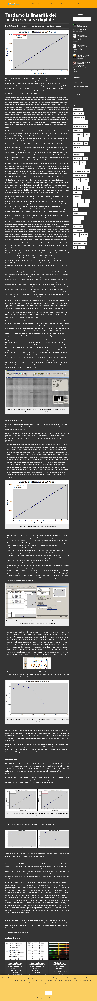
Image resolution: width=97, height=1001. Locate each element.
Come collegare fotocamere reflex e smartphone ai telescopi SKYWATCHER (37, 966)
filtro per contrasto (80, 175)
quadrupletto (83, 205)
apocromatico (78, 109)
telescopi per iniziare (80, 243)
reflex (75, 209)
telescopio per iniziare (80, 239)
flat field (76, 179)
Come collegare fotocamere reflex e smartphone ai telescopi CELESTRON (15, 966)
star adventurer (78, 230)
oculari (87, 188)
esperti (76, 162)
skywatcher (77, 222)
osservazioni (77, 192)
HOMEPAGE (52, 3)
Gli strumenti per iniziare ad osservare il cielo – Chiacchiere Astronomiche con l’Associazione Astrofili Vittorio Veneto (81, 65)
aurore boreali (78, 130)
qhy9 (75, 205)
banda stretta (78, 134)
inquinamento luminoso (80, 183)
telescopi (84, 234)
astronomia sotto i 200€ (80, 126)
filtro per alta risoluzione (81, 171)
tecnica (22, 932)
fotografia (85, 179)
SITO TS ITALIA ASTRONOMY (37, 3)
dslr (85, 158)
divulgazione (77, 158)
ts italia (81, 247)
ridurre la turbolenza (80, 213)
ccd (19, 932)
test (26, 932)
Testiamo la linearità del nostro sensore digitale (30, 17)
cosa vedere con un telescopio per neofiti (80, 149)
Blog (75, 139)
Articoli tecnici (24, 26)
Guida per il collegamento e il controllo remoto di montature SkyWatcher (80, 27)
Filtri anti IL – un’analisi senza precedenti (59, 965)
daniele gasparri (78, 154)
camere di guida (78, 143)
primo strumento (78, 200)
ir (74, 188)
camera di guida (84, 139)
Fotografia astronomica (83, 3)
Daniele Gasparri (11, 26)
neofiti (80, 188)
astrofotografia (12, 932)
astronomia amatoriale (80, 122)
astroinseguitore (79, 117)
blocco (87, 134)
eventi (82, 162)
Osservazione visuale (80, 99)
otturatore (77, 196)
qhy (87, 200)
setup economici (78, 217)
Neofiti (75, 91)
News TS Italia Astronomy (66, 3)
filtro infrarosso (79, 167)
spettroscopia (78, 226)
